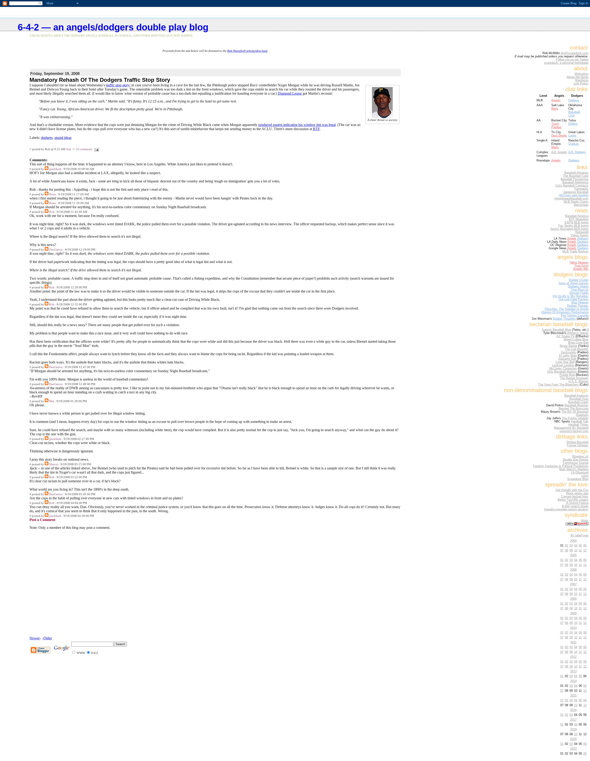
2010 (573, 627)
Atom (584, 520)
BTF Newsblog (578, 219)
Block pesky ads (577, 493)
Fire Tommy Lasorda (574, 315)
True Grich (581, 265)
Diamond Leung (290, 93)
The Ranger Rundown (574, 378)
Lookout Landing (563, 365)
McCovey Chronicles (563, 368)
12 (585, 550)
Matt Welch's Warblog (573, 469)
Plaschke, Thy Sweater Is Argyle (566, 309)
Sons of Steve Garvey (573, 283)
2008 (573, 598)
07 (561, 550)
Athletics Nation (577, 333)
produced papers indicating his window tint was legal (297, 125)
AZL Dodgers (577, 152)
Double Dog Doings (575, 459)
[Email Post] (96, 149)
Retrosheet (581, 205)
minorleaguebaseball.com (571, 198)
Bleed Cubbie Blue (576, 339)
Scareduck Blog (577, 479)
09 (571, 550)
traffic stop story (118, 85)
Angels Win (580, 269)
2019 (573, 729)
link (68, 149)
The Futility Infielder (575, 418)
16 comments (84, 149)
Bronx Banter (568, 346)
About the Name (577, 77)
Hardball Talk (579, 421)
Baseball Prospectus (574, 179)
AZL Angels (559, 152)
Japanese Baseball (575, 192)
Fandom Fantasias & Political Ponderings (560, 466)
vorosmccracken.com (574, 431)
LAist (584, 475)
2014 (573, 681)
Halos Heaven (579, 262)
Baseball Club (574, 113)
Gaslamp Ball (567, 358)
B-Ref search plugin (575, 506)
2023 (573, 748)
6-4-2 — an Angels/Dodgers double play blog (113, 27)
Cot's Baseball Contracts (571, 185)
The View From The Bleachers (558, 384)
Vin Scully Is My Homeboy (570, 296)
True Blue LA (579, 289)
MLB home (569, 229)
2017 (573, 719)
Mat (51, 401)
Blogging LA (580, 456)
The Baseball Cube (575, 176)
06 (585, 545)
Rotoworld (581, 232)
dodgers (47, 138)
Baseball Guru (578, 399)
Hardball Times (578, 424)
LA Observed (579, 472)
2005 (573, 555)
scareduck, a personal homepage (566, 62)
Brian (52, 194)
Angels (555, 100)
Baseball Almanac (576, 172)
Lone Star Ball (565, 362)
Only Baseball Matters (562, 371)
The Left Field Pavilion (573, 299)
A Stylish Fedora (577, 503)
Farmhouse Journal (575, 463)
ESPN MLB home (576, 222)
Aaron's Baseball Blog (556, 329)
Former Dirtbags (577, 445)
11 (580, 550)
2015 (573, 695)
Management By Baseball (571, 428)
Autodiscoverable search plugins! (566, 509)
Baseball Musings (576, 405)
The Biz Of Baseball (574, 411)
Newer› (35, 638)
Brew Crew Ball (578, 342)
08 (566, 550)
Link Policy (581, 83)
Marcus (53, 464)
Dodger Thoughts (564, 318)
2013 (573, 671)
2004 (573, 540)
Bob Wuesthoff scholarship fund (247, 51)
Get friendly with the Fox (572, 490)
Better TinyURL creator (573, 499)
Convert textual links (574, 496)
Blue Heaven (579, 302)
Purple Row (567, 375)
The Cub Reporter (576, 349)
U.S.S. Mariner (578, 381)
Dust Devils (559, 135)
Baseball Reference (575, 182)
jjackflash (55, 169)
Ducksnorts (568, 352)
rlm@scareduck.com (574, 53)
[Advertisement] (215, 60)
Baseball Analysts (576, 395)
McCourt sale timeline (573, 195)
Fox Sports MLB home (573, 225)
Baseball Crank (578, 402)
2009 (573, 613)
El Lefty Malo (568, 355)
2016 (573, 710)
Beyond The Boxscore (573, 408)
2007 (573, 584)
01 (561, 560)
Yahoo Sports (579, 235)
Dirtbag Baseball (577, 442)
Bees (554, 108)
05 (580, 545)
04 (575, 545)
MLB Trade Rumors (575, 251)
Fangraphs (581, 188)
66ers (555, 147)
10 (575, 550)
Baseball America (576, 216)
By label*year (579, 535)
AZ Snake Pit (566, 336)
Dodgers (573, 100)
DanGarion (56, 249)
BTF (316, 129)
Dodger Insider (578, 280)
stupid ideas (62, 138)
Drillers (573, 124)
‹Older (47, 638)
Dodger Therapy (577, 305)
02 (566, 545)
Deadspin (582, 415)
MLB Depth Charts (576, 201)
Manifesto (581, 80)
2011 (573, 642)
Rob (51, 212)
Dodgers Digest (578, 286)
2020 (573, 739)
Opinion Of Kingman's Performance (564, 312)
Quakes (573, 144)
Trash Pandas (556, 125)
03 (571, 545)
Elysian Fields (578, 293)
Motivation (581, 74)
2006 (573, 569)
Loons (572, 135)
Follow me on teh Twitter (572, 59)
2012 (573, 657)
